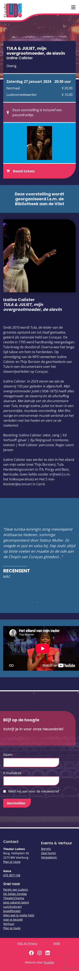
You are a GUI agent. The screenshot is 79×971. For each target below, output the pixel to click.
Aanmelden (16, 803)
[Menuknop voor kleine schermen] (73, 7)
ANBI (56, 943)
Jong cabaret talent (16, 902)
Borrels (46, 849)
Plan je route (11, 862)
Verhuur (8, 924)
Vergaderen (49, 857)
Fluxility (49, 962)
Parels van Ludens (15, 889)
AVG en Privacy (27, 943)
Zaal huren (48, 853)
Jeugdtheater (12, 911)
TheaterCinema (13, 898)
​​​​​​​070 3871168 (11, 875)
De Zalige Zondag (15, 894)
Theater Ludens (12, 10)
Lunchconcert (12, 907)
